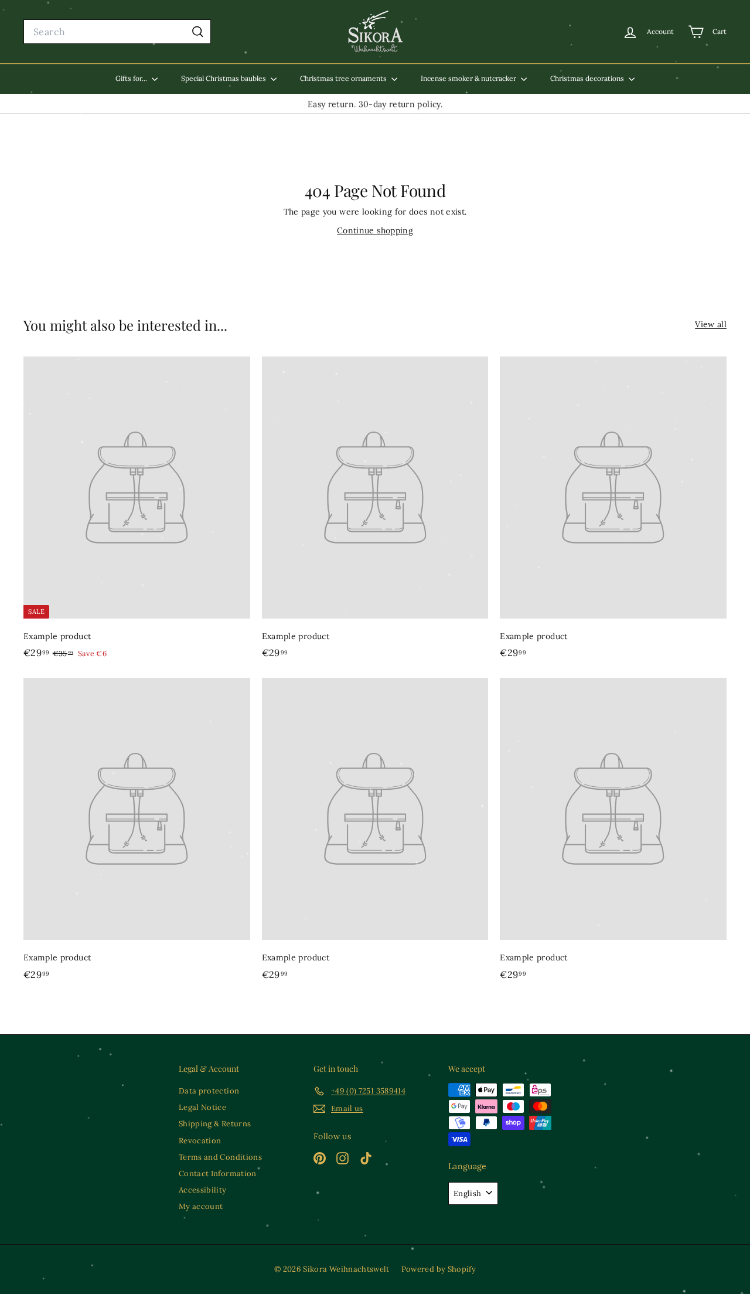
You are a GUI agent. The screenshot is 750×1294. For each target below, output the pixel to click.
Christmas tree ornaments (344, 78)
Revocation (200, 1141)
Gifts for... (132, 78)
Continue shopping (375, 230)
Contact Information (218, 1173)
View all (711, 324)
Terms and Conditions (220, 1157)
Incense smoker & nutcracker (469, 78)
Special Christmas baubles (224, 78)
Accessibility (203, 1190)
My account (201, 1206)
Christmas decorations (588, 78)
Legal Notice (202, 1107)
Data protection (209, 1091)
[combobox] (117, 32)
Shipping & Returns (215, 1124)
